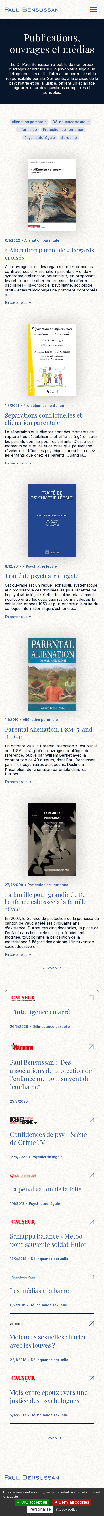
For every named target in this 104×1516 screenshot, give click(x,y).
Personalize (40, 1509)
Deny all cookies (73, 1502)
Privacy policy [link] (66, 1509)
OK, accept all (33, 1502)
